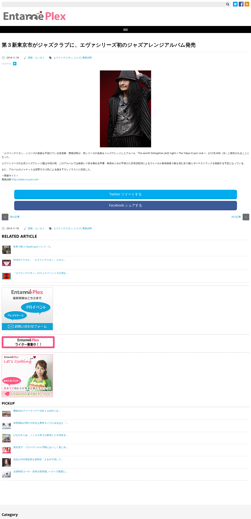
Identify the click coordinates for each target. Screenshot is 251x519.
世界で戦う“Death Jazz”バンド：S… (32, 246)
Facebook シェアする (125, 205)
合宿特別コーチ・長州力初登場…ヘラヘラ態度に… (40, 471)
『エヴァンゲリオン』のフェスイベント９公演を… (40, 273)
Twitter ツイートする (125, 194)
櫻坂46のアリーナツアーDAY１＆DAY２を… (36, 410)
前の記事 (12, 216)
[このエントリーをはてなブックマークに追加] (14, 64)
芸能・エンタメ (36, 57)
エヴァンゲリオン (63, 57)
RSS (247, 4)
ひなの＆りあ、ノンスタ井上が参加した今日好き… (40, 435)
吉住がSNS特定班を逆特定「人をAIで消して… (38, 459)
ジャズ (77, 57)
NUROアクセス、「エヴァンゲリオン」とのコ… (39, 259)
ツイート (6, 63)
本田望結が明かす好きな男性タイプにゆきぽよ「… (40, 422)
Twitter (235, 4)
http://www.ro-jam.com (25, 179)
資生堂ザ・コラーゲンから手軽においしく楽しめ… (40, 447)
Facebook (241, 4)
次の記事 (239, 216)
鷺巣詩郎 (87, 57)
